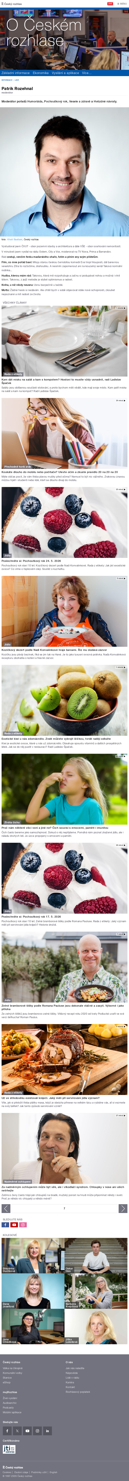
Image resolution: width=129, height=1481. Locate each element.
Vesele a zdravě (79, 101)
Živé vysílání (10, 1398)
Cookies (7, 1472)
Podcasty (8, 1407)
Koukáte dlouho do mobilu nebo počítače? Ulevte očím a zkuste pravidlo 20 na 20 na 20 (60, 472)
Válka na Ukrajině (12, 1368)
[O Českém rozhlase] (64, 39)
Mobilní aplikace (12, 1412)
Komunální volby (12, 1373)
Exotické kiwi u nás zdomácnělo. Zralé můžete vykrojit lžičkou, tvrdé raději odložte (56, 738)
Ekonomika (41, 73)
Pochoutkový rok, (56, 101)
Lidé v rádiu (72, 1377)
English (53, 1472)
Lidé (17, 80)
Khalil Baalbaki (14, 239)
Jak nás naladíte (75, 1368)
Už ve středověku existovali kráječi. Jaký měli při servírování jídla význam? (51, 1098)
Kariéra (70, 1382)
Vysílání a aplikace (65, 73)
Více (87, 73)
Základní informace (16, 73)
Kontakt (70, 1387)
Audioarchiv (10, 1402)
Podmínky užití (39, 1472)
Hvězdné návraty (105, 101)
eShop (6, 1382)
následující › (123, 1208)
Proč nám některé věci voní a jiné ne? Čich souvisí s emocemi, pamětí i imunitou (55, 827)
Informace (7, 80)
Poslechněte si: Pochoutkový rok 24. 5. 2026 (31, 560)
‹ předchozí (6, 1208)
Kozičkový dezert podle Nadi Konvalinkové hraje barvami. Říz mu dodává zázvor (54, 649)
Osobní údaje (21, 1472)
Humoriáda (34, 101)
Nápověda (72, 1373)
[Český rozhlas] (12, 4)
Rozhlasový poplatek (78, 1391)
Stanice (7, 1377)
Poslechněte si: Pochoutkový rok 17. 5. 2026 (31, 916)
